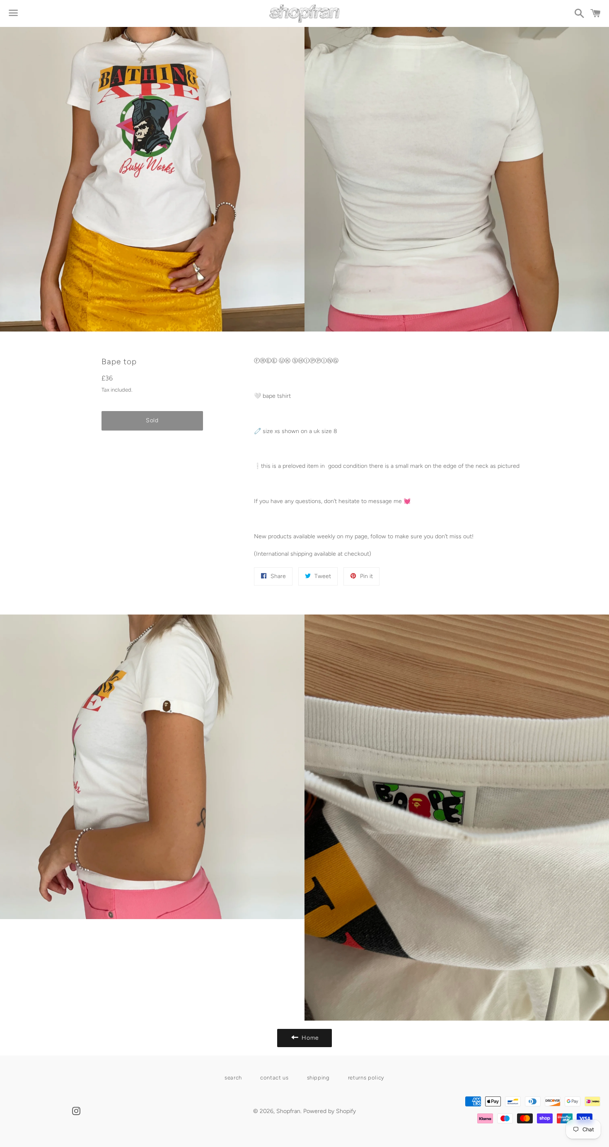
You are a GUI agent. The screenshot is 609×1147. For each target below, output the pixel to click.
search (233, 1077)
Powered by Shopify (329, 1111)
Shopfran (288, 1111)
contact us (274, 1077)
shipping (318, 1077)
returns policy (366, 1077)
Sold (152, 420)
